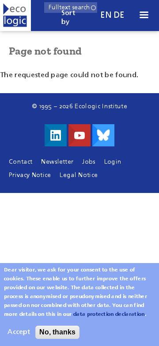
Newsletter (57, 162)
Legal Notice (79, 175)
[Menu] (143, 16)
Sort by (68, 18)
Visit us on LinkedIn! (56, 135)
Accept (19, 332)
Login (113, 162)
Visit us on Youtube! (79, 135)
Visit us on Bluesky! (103, 135)
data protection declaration (109, 314)
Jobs (88, 162)
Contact (20, 162)
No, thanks (57, 332)
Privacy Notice (30, 175)
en (106, 15)
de (119, 15)
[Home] (15, 15)
